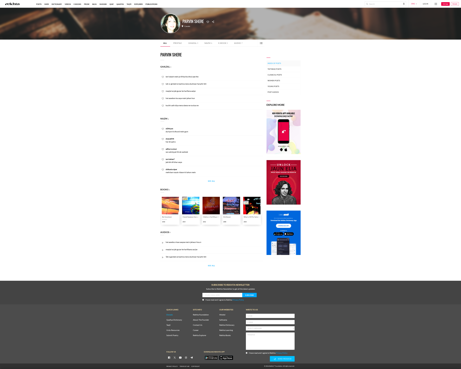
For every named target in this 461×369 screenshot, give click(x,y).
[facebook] (169, 357)
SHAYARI (103, 4)
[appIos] (226, 358)
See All (211, 181)
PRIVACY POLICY (172, 366)
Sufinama (223, 320)
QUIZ (111, 4)
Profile (177, 43)
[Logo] (12, 4)
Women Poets (274, 81)
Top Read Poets (274, 69)
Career (196, 330)
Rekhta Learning (226, 330)
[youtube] (180, 357)
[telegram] (192, 357)
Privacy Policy (238, 300)
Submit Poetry (172, 335)
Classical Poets (275, 75)
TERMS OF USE (184, 366)
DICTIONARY (57, 4)
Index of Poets (274, 63)
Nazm (208, 43)
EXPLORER (138, 4)
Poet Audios (273, 92)
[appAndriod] (211, 358)
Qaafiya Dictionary (174, 320)
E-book (223, 43)
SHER (46, 4)
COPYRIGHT (195, 366)
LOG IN (425, 4)
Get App (445, 4)
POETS (39, 4)
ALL (165, 43)
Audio (238, 43)
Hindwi (222, 315)
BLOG (94, 4)
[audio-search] (403, 3)
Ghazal (193, 43)
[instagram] (186, 357)
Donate (454, 4)
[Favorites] (208, 22)
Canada (187, 26)
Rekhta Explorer (199, 335)
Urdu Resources (173, 330)
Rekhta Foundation (201, 315)
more (162, 4)
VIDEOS (68, 4)
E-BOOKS (77, 4)
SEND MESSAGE (285, 359)
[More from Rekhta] (436, 4)
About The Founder (201, 320)
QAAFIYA (120, 4)
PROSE (86, 4)
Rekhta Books (225, 335)
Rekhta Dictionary (226, 325)
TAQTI (129, 4)
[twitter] (175, 357)
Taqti (168, 325)
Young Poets (273, 86)
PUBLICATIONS (151, 4)
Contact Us (197, 325)
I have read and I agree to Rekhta (224, 300)
